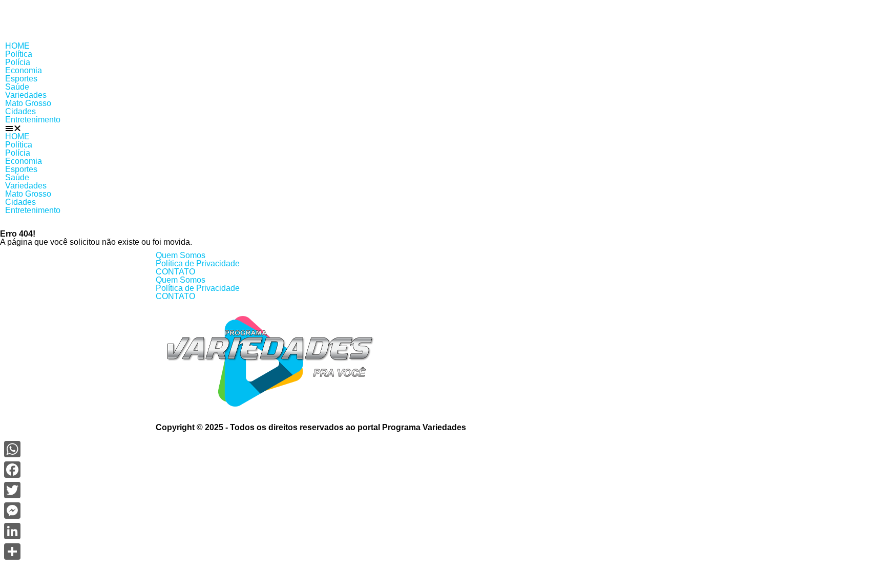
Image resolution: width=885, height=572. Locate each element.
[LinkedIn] (12, 531)
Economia (23, 70)
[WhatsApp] (12, 449)
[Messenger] (12, 510)
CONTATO (175, 271)
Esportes (21, 78)
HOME (17, 45)
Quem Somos (180, 255)
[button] (442, 128)
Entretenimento (32, 119)
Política (18, 54)
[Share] (12, 551)
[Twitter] (12, 490)
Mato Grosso (28, 103)
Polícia (17, 62)
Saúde (17, 86)
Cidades (20, 111)
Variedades (26, 95)
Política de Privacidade (198, 263)
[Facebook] (12, 469)
